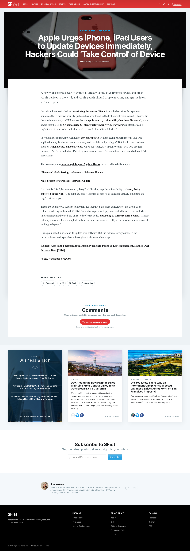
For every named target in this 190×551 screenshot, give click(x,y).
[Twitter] (163, 4)
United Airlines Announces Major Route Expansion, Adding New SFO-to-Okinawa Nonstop (35, 397)
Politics (34, 4)
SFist (12, 514)
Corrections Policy (118, 530)
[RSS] (169, 4)
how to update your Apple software (80, 164)
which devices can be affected (66, 146)
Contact (111, 4)
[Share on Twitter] (77, 415)
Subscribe (177, 4)
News (25, 4)
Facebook (153, 518)
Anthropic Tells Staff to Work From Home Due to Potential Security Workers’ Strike (35, 387)
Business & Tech (48, 4)
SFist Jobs (77, 522)
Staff (113, 522)
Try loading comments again (95, 322)
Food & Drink (74, 4)
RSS (150, 526)
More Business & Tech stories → (35, 416)
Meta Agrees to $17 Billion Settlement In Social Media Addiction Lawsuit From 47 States (35, 376)
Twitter (152, 522)
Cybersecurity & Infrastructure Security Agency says (93, 125)
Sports (62, 4)
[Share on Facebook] (82, 415)
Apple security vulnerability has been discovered (114, 120)
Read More (132, 488)
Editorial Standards (118, 526)
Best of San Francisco (81, 526)
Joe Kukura (104, 31)
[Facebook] (159, 4)
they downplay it (90, 137)
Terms (47, 546)
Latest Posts (78, 518)
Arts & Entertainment (93, 4)
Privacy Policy (36, 546)
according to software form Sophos (119, 215)
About (113, 518)
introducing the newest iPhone (88, 111)
